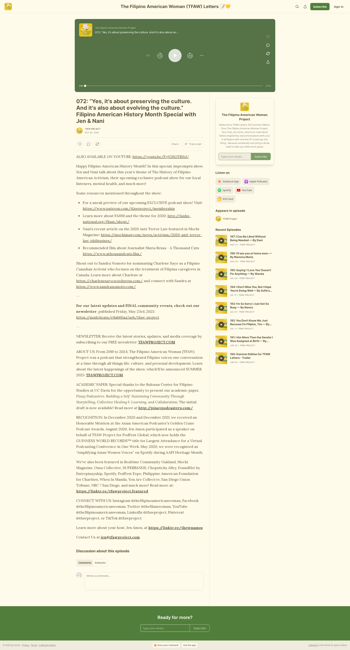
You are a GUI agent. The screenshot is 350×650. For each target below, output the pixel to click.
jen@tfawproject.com (120, 537)
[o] (221, 241)
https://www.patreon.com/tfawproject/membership (129, 208)
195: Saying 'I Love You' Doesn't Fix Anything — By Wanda (250, 272)
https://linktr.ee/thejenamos (175, 527)
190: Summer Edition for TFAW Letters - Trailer (250, 356)
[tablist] (92, 562)
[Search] (297, 6)
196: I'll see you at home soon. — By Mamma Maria (251, 255)
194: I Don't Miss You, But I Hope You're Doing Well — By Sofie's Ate (250, 288)
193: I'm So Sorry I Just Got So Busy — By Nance (249, 305)
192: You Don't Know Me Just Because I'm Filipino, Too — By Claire (249, 322)
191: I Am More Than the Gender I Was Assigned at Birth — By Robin (251, 339)
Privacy (25, 645)
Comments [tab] (84, 562)
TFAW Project (92, 129)
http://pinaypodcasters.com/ (165, 408)
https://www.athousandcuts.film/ (112, 253)
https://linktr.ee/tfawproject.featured (112, 491)
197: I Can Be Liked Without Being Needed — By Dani (248, 238)
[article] (244, 240)
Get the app (189, 645)
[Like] (79, 144)
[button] (148, 55)
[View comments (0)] (268, 45)
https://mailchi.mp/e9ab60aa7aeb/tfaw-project (117, 317)
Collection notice (47, 645)
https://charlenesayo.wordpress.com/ (109, 280)
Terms (34, 645)
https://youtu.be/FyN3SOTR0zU (161, 156)
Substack (313, 645)
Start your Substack (167, 645)
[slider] (174, 86)
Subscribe (320, 6)
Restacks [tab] (100, 562)
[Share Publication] (305, 6)
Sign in (338, 6)
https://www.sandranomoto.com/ (106, 286)
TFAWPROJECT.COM (156, 342)
